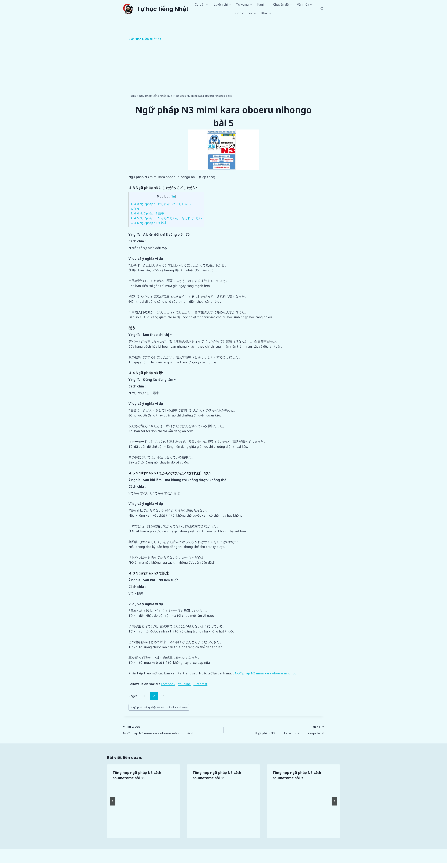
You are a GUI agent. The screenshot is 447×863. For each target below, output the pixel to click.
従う (135, 209)
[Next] (334, 801)
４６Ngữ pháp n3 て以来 (148, 223)
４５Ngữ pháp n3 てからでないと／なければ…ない (166, 218)
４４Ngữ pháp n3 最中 (147, 213)
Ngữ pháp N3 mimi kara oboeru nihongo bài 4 (158, 730)
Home (132, 95)
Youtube (184, 684)
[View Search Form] (322, 9)
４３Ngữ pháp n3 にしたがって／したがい (160, 204)
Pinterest (200, 684)
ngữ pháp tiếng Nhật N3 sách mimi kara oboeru (159, 707)
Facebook (168, 684)
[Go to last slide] (112, 801)
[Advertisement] (223, 67)
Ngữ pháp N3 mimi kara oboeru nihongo (265, 673)
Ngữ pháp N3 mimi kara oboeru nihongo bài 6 (289, 730)
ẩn (173, 196)
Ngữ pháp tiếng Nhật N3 (145, 38)
